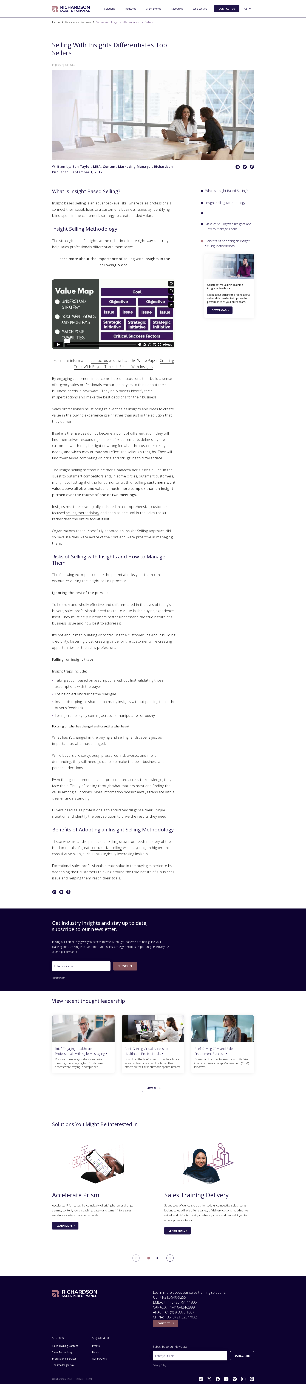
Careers (79, 1379)
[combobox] (248, 8)
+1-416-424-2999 (181, 1307)
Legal (89, 1379)
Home (56, 22)
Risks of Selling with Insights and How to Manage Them (228, 226)
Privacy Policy (58, 978)
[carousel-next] (170, 1258)
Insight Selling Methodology (225, 203)
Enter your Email (165, 1356)
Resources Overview (78, 22)
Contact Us (227, 8)
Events (96, 1346)
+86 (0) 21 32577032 (181, 1317)
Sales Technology (62, 1352)
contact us (99, 360)
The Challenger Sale (63, 1365)
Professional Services (64, 1358)
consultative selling (106, 847)
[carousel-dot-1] (157, 1258)
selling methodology (83, 512)
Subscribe (125, 966)
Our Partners (99, 1358)
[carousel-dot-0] (148, 1258)
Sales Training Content (65, 1346)
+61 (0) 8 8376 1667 (178, 1312)
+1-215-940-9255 (172, 1297)
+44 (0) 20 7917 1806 (180, 1302)
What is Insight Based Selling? (226, 191)
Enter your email (64, 966)
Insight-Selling (136, 530)
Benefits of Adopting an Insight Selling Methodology (227, 243)
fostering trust (82, 641)
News (95, 1352)
